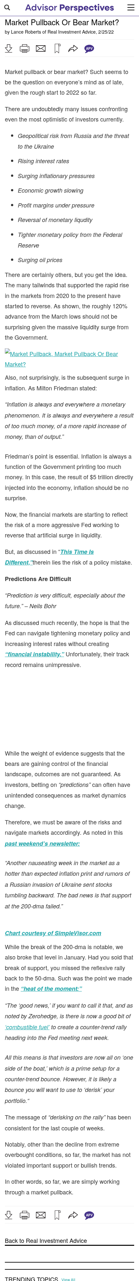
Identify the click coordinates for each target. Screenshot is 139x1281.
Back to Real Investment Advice (46, 1240)
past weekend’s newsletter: (42, 843)
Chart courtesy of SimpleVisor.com (53, 933)
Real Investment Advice (72, 31)
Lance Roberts (26, 31)
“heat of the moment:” (51, 988)
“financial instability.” (34, 654)
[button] (8, 48)
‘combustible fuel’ (27, 1027)
